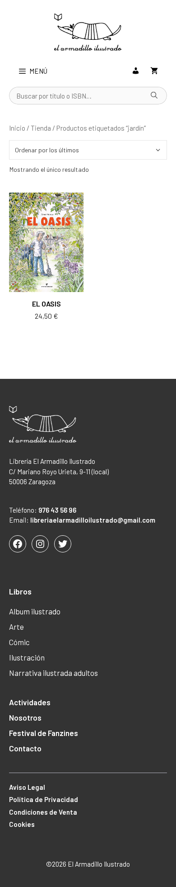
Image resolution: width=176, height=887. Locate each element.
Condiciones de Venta (43, 812)
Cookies (22, 824)
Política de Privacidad (43, 799)
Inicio (17, 127)
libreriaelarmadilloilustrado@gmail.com (92, 520)
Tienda (41, 127)
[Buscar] (154, 96)
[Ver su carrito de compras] (154, 71)
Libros (20, 591)
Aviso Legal (27, 787)
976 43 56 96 (57, 510)
